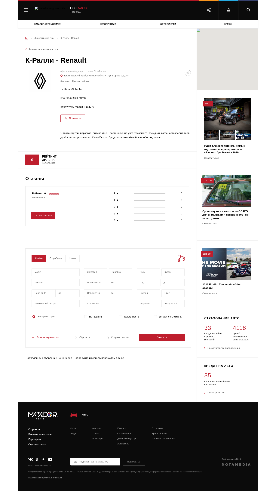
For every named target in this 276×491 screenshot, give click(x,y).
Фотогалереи (168, 24)
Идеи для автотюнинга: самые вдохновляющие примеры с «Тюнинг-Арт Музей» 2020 (224, 149)
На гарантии (96, 316)
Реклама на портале (39, 434)
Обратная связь (37, 444)
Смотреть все (211, 158)
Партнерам (34, 439)
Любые (39, 258)
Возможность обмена (170, 316)
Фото (73, 428)
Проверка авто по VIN (163, 438)
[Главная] (26, 38)
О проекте (34, 429)
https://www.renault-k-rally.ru (77, 107)
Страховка (157, 428)
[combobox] (56, 272)
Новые (72, 258)
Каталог (121, 428)
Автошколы (123, 444)
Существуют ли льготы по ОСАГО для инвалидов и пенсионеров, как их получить (225, 214)
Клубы (228, 24)
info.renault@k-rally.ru (73, 98)
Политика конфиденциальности (45, 477)
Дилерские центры (127, 438)
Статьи (95, 433)
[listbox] (173, 272)
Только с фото (131, 316)
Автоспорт (97, 438)
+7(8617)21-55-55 (71, 88)
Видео (73, 433)
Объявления (124, 433)
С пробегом (56, 258)
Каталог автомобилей (47, 24)
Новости (96, 428)
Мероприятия (108, 24)
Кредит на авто (160, 433)
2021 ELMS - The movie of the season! (221, 286)
